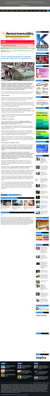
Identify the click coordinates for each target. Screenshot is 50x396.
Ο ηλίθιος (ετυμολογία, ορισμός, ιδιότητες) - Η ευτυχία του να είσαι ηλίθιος (44, 202)
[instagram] (39, 239)
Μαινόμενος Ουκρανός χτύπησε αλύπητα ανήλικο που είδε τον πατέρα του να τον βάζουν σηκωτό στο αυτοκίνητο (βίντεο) (44, 168)
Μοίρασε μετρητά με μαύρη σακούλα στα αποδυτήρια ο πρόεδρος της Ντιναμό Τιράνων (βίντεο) (43, 372)
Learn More (23, 5)
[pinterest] (46, 237)
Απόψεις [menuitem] (6, 10)
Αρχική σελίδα (2, 54)
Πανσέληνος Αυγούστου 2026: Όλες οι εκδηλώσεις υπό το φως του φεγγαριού (44, 197)
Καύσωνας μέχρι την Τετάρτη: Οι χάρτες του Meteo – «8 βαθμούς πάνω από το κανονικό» (6, 207)
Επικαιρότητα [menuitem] (11, 10)
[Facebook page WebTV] (46, 242)
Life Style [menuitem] (39, 10)
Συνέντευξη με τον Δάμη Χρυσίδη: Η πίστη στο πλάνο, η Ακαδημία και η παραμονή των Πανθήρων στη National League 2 (43, 367)
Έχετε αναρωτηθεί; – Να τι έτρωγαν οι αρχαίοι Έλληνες (10, 370)
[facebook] (39, 235)
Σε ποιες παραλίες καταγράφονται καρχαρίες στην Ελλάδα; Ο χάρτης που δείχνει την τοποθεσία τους (44, 300)
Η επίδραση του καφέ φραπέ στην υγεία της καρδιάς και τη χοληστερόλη (10, 366)
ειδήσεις (31, 50)
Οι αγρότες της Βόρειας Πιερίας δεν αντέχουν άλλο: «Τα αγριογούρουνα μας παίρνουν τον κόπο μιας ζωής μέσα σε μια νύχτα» (44, 276)
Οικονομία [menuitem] (21, 10)
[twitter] (46, 235)
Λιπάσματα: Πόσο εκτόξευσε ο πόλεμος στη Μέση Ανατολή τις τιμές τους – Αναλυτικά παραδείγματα (27, 377)
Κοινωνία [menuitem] (27, 10)
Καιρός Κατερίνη (41, 315)
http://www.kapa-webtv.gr (25, 394)
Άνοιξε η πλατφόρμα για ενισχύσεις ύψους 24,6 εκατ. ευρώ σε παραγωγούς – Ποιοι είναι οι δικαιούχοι (27, 371)
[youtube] (46, 239)
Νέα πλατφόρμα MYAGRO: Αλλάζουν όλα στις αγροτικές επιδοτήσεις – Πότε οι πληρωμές (27, 366)
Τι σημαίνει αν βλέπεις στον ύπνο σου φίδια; (44, 281)
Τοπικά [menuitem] (35, 10)
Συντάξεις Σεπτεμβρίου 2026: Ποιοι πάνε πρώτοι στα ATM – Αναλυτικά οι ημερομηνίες (44, 212)
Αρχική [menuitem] (3, 10)
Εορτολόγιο (43, 351)
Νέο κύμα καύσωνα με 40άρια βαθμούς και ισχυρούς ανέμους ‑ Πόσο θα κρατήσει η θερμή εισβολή (29, 207)
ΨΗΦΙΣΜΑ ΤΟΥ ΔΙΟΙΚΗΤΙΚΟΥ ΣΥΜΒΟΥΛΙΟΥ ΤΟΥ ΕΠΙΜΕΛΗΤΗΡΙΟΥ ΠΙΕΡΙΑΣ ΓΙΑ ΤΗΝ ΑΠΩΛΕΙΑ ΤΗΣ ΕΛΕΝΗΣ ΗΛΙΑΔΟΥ (44, 160)
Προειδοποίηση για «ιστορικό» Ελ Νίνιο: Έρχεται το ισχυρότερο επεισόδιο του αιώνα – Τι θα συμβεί (44, 186)
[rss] (39, 237)
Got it (28, 5)
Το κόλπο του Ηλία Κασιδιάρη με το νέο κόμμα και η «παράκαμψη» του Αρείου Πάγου (44, 192)
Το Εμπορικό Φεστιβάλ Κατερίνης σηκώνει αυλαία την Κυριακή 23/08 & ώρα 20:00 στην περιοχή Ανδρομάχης (44, 180)
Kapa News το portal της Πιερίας (10, 394)
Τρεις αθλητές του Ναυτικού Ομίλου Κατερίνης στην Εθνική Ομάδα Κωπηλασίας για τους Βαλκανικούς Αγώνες (43, 377)
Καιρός (6, 54)
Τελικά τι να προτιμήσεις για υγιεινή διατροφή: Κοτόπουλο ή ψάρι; (10, 375)
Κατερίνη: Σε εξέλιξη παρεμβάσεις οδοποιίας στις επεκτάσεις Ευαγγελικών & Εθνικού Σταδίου (44, 207)
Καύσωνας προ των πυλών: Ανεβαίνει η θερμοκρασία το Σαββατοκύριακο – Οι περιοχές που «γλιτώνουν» (17, 207)
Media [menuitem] (44, 10)
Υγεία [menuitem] (31, 10)
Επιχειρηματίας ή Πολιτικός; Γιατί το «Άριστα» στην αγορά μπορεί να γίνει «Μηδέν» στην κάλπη (44, 174)
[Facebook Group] (39, 242)
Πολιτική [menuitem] (17, 10)
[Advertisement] (25, 21)
